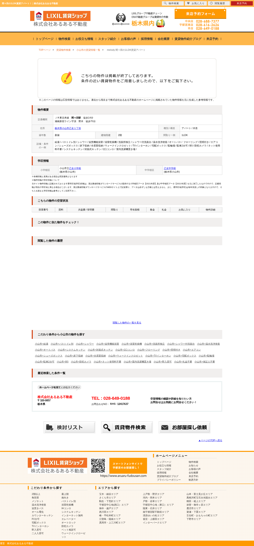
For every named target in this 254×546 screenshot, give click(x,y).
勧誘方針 (193, 479)
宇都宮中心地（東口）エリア (158, 504)
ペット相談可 (69, 529)
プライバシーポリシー (169, 479)
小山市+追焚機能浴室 (107, 343)
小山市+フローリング (148, 349)
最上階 (65, 494)
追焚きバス (38, 508)
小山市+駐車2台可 (44, 361)
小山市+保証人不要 (204, 361)
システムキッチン (71, 512)
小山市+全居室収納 (95, 355)
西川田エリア (106, 512)
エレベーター (69, 519)
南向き (65, 497)
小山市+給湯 (41, 343)
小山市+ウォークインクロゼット (125, 355)
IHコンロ (66, 508)
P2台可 (35, 519)
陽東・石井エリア (152, 508)
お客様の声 (128, 38)
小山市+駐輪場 (206, 355)
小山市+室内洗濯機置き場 (137, 361)
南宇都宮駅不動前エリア (156, 512)
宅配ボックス (39, 522)
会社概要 (164, 38)
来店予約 (212, 38)
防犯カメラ (67, 526)
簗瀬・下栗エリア (196, 512)
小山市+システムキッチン (71, 349)
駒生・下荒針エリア (110, 501)
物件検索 (64, 38)
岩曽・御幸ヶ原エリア (198, 504)
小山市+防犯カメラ (81, 361)
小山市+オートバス (45, 349)
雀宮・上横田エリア (153, 519)
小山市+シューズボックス (49, 355)
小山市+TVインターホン (158, 355)
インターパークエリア (155, 522)
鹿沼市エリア (194, 508)
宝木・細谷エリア (108, 494)
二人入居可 (38, 533)
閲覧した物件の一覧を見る (127, 322)
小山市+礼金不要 (183, 361)
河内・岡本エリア (152, 497)
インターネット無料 (72, 515)
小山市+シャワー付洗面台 (181, 343)
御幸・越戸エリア (108, 508)
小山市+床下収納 (74, 355)
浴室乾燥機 (67, 504)
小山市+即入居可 (163, 361)
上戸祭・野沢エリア (153, 494)
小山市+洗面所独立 (154, 343)
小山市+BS (62, 361)
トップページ (45, 38)
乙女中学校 (170, 168)
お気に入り (198, 3)
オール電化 (38, 512)
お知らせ (193, 465)
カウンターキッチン (42, 515)
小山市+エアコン (192, 349)
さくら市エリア (107, 497)
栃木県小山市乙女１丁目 (68, 128)
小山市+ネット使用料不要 (107, 361)
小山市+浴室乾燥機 (131, 343)
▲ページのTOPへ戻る (210, 440)
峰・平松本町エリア (110, 515)
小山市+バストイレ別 (62, 343)
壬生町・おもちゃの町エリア (202, 515)
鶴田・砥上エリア (196, 501)
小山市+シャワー (85, 343)
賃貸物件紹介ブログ (188, 38)
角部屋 (35, 497)
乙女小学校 (75, 168)
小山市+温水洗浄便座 (208, 343)
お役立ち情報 (84, 38)
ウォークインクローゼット (73, 535)
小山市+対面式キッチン (100, 349)
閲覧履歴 (220, 3)
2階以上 (36, 494)
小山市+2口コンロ (125, 349)
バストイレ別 (69, 501)
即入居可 (36, 529)
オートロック (69, 522)
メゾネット (38, 501)
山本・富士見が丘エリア (200, 494)
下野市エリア (194, 519)
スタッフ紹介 (107, 38)
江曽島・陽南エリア (110, 519)
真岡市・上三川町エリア (112, 522)
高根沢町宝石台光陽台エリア (202, 497)
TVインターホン (40, 526)
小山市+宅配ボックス (184, 355)
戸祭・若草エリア (152, 501)
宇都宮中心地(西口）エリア (114, 504)
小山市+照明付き (171, 349)
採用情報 (147, 38)
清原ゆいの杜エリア (153, 515)
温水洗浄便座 (39, 504)
